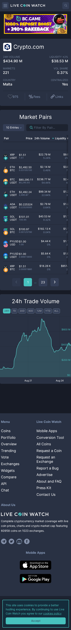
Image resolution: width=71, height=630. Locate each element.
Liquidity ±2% (59, 56)
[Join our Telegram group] (4, 541)
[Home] (35, 514)
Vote (5, 457)
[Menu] (5, 5)
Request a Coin (49, 451)
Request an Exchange (45, 459)
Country (9, 80)
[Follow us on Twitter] (11, 541)
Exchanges (10, 464)
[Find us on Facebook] (27, 541)
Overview (9, 444)
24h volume (11, 56)
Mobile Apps (46, 431)
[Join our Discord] (19, 541)
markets (9, 68)
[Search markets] (29, 127)
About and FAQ (49, 481)
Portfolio (8, 437)
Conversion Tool (50, 437)
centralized (59, 80)
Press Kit (43, 488)
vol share (61, 68)
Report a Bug (47, 468)
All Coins (43, 444)
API (4, 484)
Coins (5, 431)
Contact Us (45, 494)
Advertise (44, 475)
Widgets (8, 470)
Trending (8, 451)
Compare (8, 477)
